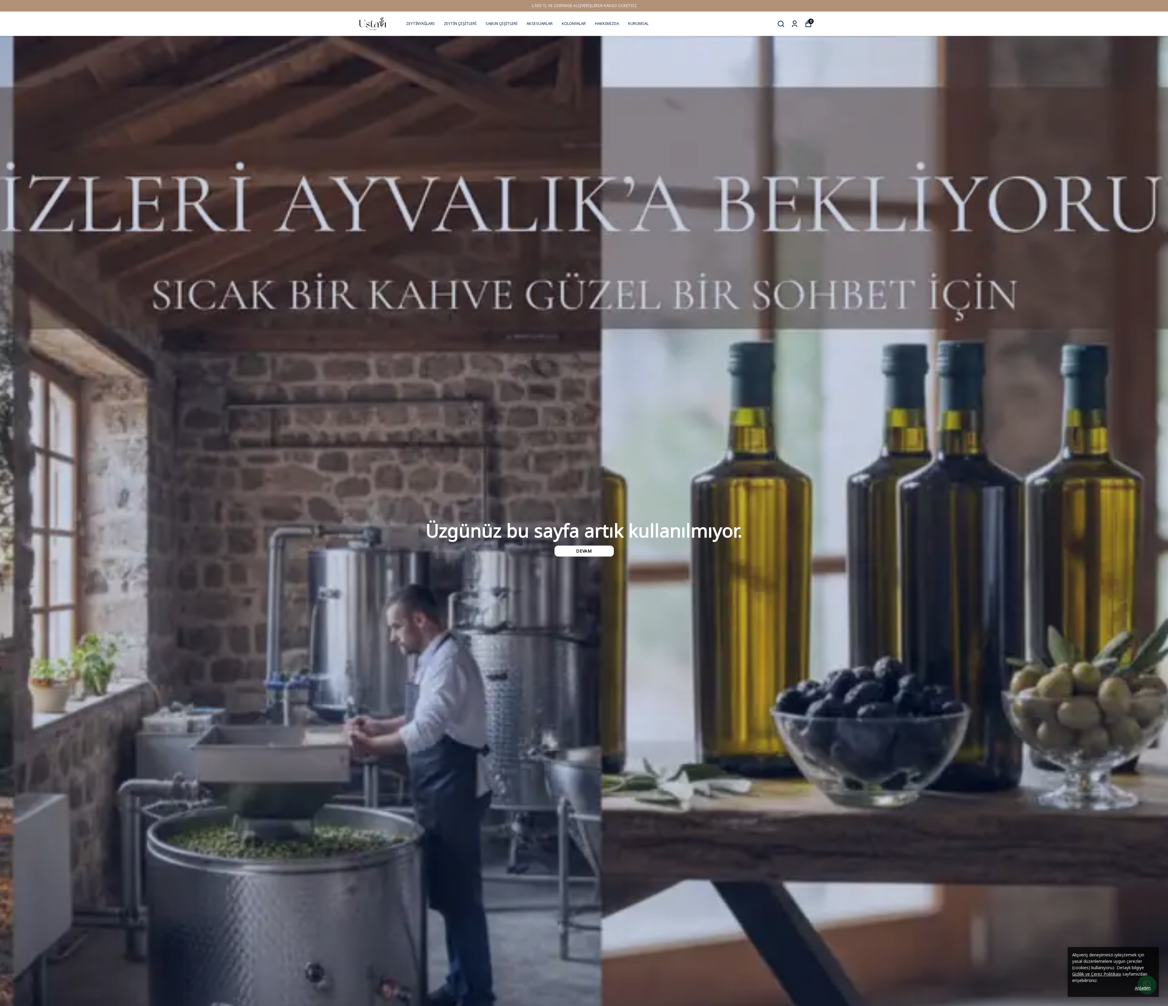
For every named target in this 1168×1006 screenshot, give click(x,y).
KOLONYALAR (574, 23)
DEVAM (584, 551)
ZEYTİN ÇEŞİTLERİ (460, 23)
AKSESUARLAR (540, 23)
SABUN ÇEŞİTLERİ (501, 23)
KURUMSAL (638, 23)
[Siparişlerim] (794, 24)
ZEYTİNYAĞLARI (420, 23)
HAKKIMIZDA (607, 23)
